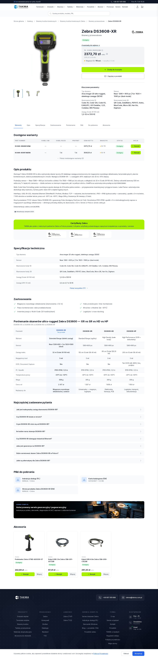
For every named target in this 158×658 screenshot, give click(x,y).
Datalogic (45, 628)
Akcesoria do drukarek (23, 636)
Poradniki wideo (90, 632)
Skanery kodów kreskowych (46, 21)
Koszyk (137, 146)
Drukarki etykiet (22, 616)
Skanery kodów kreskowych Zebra (72, 21)
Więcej (39, 574)
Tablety (70, 7)
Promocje (110, 7)
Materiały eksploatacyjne (23, 632)
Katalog (30, 21)
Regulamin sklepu (113, 636)
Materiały (79, 7)
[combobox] (79, 13)
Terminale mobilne (22, 620)
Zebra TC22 (67, 620)
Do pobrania (93, 125)
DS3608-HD (109, 331)
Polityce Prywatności (100, 653)
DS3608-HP (131, 331)
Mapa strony (112, 643)
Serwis (117, 7)
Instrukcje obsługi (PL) (90, 620)
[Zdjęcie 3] (38, 93)
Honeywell (45, 620)
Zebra (45, 616)
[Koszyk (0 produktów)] (142, 7)
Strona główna (19, 21)
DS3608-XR (61, 330)
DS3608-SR (87, 331)
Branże (100, 7)
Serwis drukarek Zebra (90, 616)
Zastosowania (55, 125)
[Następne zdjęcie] (72, 56)
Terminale (40, 7)
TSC (45, 636)
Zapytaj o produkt (114, 76)
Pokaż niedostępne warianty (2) (72, 158)
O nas (113, 616)
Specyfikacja (40, 125)
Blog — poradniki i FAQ (90, 628)
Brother (45, 624)
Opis (28, 125)
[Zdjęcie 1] (18, 93)
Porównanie (70, 125)
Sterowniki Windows (90, 624)
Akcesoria (106, 125)
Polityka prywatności (112, 640)
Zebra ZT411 (67, 616)
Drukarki (50, 7)
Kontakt (125, 7)
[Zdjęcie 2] (28, 93)
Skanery (60, 7)
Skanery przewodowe (96, 21)
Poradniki (90, 7)
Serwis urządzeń (113, 620)
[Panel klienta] (137, 7)
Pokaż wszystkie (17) (78, 288)
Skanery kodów (22, 624)
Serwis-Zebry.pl (90, 612)
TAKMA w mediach (112, 632)
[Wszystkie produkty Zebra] (137, 32)
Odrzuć (126, 653)
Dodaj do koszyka (114, 70)
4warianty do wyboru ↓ (91, 45)
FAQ (81, 125)
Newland (45, 632)
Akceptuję (138, 653)
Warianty (18, 125)
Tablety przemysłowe (22, 628)
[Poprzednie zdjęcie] (17, 56)
